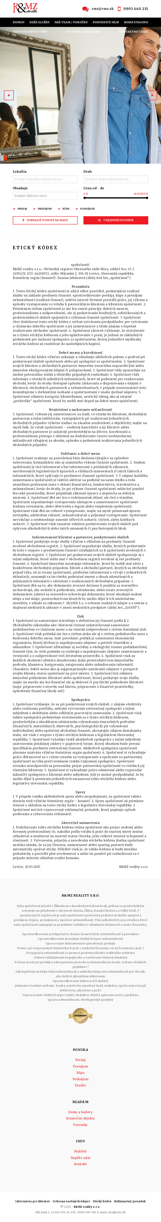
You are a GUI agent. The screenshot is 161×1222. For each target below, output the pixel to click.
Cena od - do (93, 188)
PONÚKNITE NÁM (106, 22)
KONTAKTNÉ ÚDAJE (133, 31)
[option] (80, 95)
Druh (87, 171)
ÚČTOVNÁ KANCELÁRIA (82, 31)
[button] (9, 95)
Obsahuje (20, 188)
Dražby (80, 1085)
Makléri (80, 1151)
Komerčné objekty (80, 1118)
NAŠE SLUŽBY (39, 22)
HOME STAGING (136, 22)
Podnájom (87, 208)
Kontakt (80, 1164)
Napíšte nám (80, 1158)
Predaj (22, 208)
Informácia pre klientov (32, 1201)
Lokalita (20, 171)
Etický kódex (102, 1201)
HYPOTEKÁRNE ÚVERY (30, 31)
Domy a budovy (80, 1112)
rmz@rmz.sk (103, 9)
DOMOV (19, 22)
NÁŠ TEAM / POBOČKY (71, 22)
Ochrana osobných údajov (71, 1201)
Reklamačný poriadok (129, 1201)
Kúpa (66, 208)
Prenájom (45, 208)
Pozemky (80, 1125)
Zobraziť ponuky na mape (47, 220)
